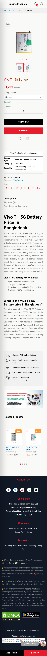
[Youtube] (22, 490)
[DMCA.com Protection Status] (11, 617)
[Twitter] (15, 490)
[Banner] (23, 399)
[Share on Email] (33, 188)
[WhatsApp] (29, 490)
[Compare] (27, 138)
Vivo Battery (18, 180)
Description (10, 198)
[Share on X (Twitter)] (11, 188)
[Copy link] (38, 188)
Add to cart (23, 121)
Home (4, 10)
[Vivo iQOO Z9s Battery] (35, 437)
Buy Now (23, 130)
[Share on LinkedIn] (22, 188)
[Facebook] (8, 490)
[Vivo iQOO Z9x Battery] (15, 437)
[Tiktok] (36, 490)
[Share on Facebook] (6, 188)
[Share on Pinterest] (17, 188)
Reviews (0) (10, 202)
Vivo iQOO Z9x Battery (13, 448)
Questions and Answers (16, 206)
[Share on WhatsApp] (27, 188)
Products (11, 10)
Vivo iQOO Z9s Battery (32, 448)
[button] (20, 464)
